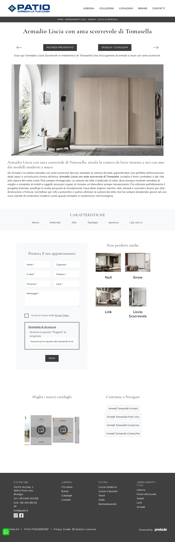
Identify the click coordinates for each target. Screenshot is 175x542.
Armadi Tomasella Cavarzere (123, 425)
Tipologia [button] (93, 222)
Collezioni (106, 8)
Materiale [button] (55, 222)
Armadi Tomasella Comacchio (123, 433)
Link (108, 312)
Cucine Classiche (108, 491)
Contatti (158, 8)
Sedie (101, 499)
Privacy (58, 529)
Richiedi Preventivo (60, 47)
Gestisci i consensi (85, 529)
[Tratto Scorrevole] (155, 47)
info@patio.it (21, 510)
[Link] (108, 297)
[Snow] (137, 262)
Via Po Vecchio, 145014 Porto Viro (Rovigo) (23, 490)
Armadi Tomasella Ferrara (123, 408)
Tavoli (101, 495)
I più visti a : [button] (136, 222)
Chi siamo (66, 487)
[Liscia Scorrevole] (137, 297)
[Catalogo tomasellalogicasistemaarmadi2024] (35, 429)
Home (60, 19)
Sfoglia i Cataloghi (115, 47)
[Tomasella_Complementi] (57, 429)
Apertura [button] (114, 222)
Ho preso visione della (50, 315)
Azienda (88, 8)
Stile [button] (74, 222)
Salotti (140, 498)
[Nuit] (108, 262)
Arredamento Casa (75, 19)
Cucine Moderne (107, 487)
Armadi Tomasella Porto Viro (123, 416)
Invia (52, 358)
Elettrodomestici (107, 504)
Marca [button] (35, 222)
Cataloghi (126, 8)
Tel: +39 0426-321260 (26, 498)
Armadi (92, 19)
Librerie (141, 489)
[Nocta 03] (19, 47)
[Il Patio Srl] (29, 8)
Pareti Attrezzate (146, 494)
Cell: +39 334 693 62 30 (25, 504)
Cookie (67, 529)
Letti (139, 502)
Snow (138, 277)
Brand (142, 8)
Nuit (108, 277)
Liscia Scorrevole (107, 19)
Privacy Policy (62, 315)
